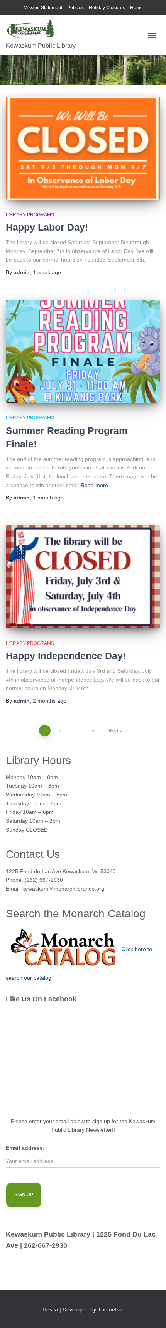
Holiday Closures (107, 7)
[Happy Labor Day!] (83, 148)
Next (113, 730)
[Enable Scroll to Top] (151, 1312)
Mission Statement (43, 7)
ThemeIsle (111, 1309)
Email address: (25, 1148)
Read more (94, 485)
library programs (30, 215)
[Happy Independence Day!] (83, 576)
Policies (75, 7)
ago (47, 272)
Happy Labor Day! (47, 227)
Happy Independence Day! (66, 655)
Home (136, 7)
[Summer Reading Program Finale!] (83, 351)
